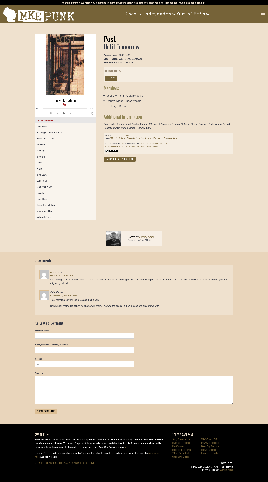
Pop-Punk (120, 135)
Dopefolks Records (181, 449)
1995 (112, 137)
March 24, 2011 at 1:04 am (61, 275)
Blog (85, 462)
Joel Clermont (146, 137)
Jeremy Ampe (146, 237)
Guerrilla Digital (226, 469)
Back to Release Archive (121, 159)
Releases (39, 462)
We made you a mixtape (93, 2)
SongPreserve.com (181, 439)
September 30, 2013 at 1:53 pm (63, 295)
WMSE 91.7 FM (209, 439)
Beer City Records (210, 446)
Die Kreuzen (178, 446)
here (127, 446)
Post (165, 137)
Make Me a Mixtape (72, 462)
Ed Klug (136, 137)
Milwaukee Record (210, 442)
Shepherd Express (181, 456)
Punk (127, 135)
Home (91, 462)
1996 (117, 137)
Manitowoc (158, 137)
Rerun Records (208, 449)
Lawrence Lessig (209, 453)
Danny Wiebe (126, 137)
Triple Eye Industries (182, 453)
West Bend (172, 137)
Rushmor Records (181, 442)
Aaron (53, 271)
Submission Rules (53, 462)
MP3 (113, 78)
